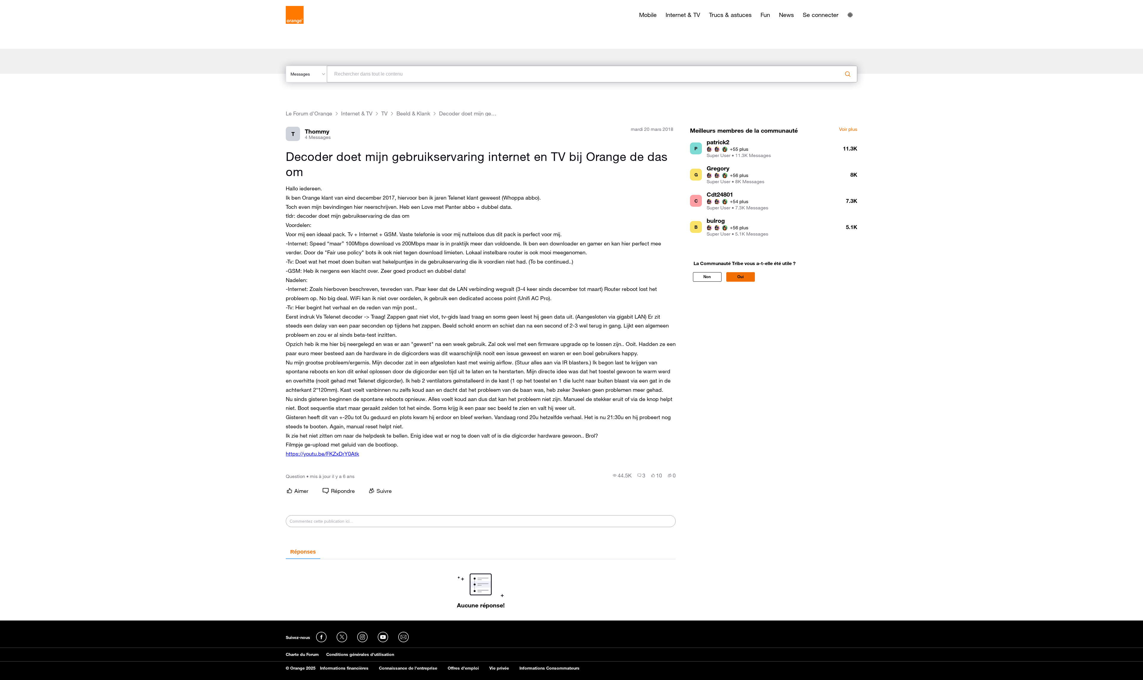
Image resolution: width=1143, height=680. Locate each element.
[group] (622, 475)
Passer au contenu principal (32, 4)
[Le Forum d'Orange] (295, 15)
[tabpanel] (481, 584)
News (786, 14)
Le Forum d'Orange (309, 113)
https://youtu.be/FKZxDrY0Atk (322, 453)
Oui (740, 277)
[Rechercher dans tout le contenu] (847, 74)
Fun (765, 14)
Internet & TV (683, 14)
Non (707, 277)
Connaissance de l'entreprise (408, 668)
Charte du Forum (302, 654)
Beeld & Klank (413, 113)
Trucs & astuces (730, 14)
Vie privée (499, 668)
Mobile (648, 14)
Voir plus (848, 129)
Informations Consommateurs (549, 668)
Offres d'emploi (463, 668)
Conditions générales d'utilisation (360, 654)
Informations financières (344, 668)
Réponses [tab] (303, 552)
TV (384, 113)
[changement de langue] (850, 14)
